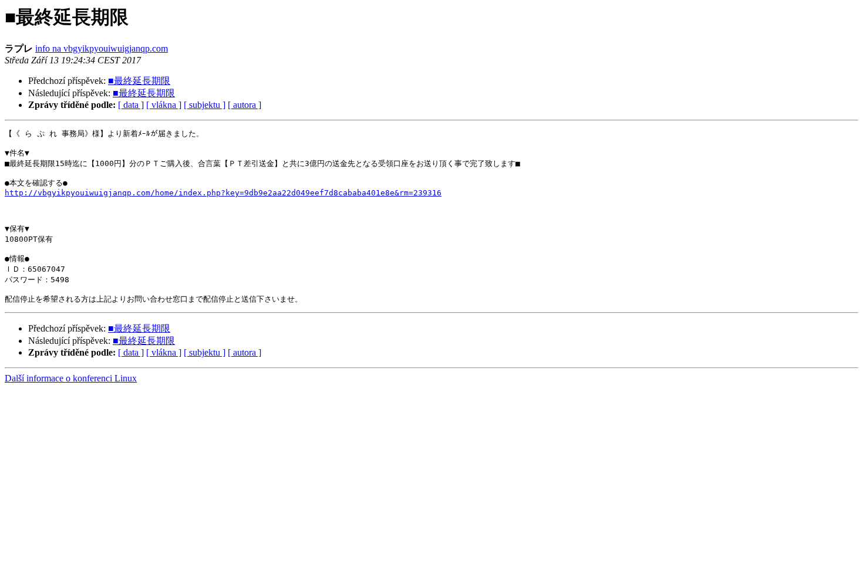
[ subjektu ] (204, 105)
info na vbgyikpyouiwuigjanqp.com (101, 48)
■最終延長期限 (139, 81)
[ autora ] (244, 105)
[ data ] (131, 105)
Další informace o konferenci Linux (71, 378)
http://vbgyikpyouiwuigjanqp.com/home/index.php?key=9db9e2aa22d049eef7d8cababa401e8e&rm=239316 (223, 192)
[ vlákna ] (163, 105)
